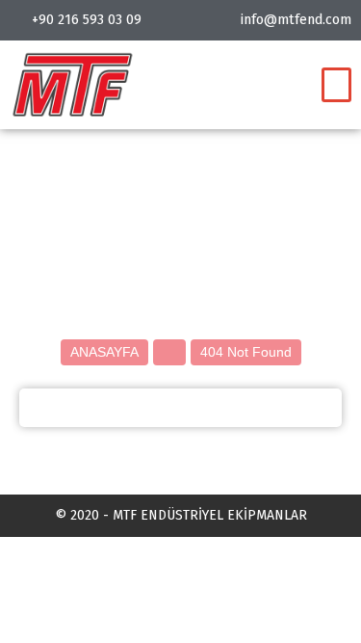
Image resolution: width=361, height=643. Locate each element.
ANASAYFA (104, 352)
